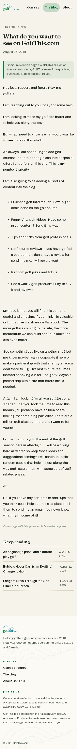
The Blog (51, 7)
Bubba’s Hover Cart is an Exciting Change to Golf (27, 569)
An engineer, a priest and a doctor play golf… (27, 554)
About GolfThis (14, 681)
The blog (9, 26)
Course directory (14, 667)
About (67, 7)
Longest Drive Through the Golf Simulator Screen (26, 583)
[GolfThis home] (11, 7)
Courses (33, 7)
